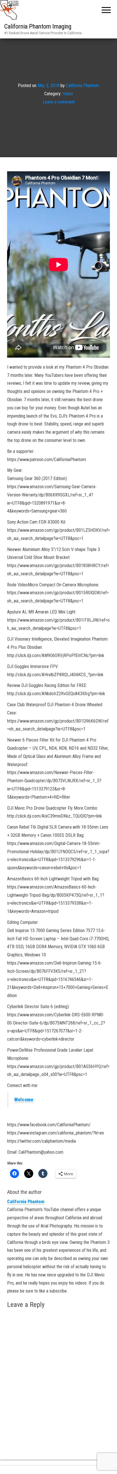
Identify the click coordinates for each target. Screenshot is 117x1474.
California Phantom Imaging (37, 26)
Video (68, 93)
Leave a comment (59, 102)
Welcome (23, 1100)
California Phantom (82, 85)
